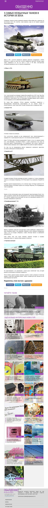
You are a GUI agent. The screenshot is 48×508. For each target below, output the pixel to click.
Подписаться (39, 1)
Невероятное (8, 504)
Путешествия (8, 506)
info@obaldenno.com (9, 496)
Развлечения (8, 499)
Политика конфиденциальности (26, 496)
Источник (5, 288)
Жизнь (7, 501)
